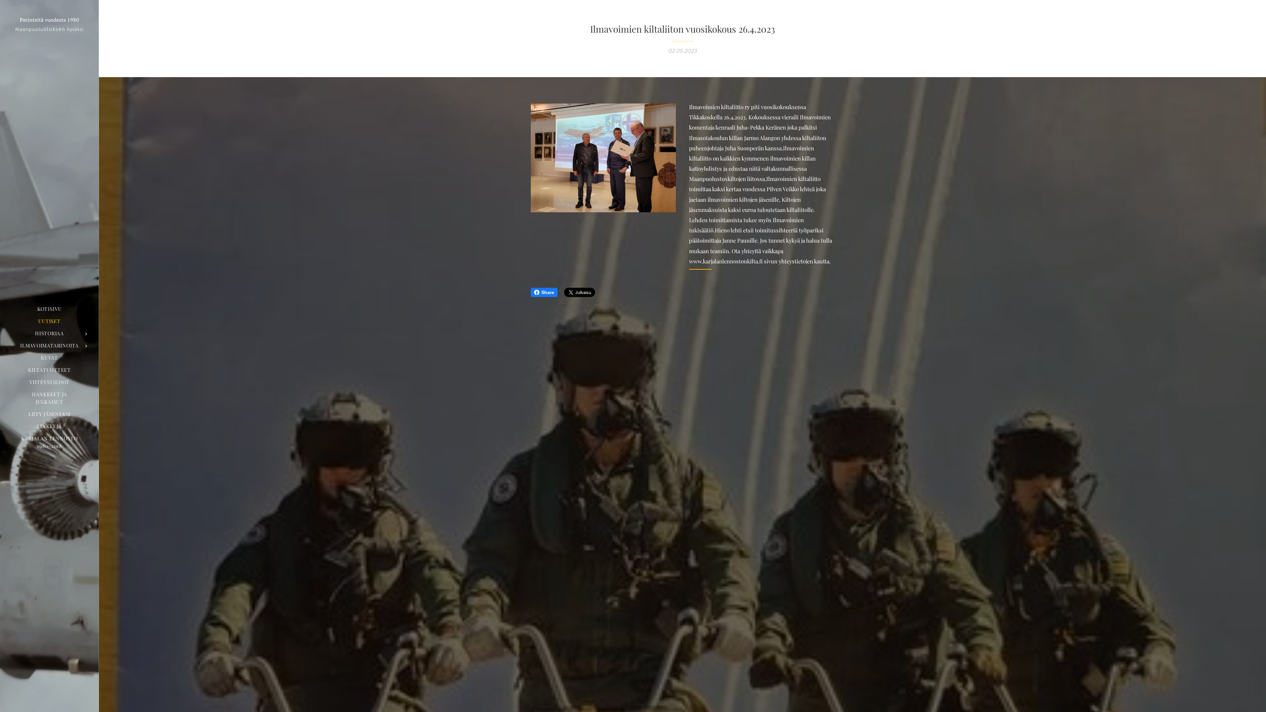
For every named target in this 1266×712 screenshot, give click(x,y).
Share (547, 292)
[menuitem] (49, 309)
